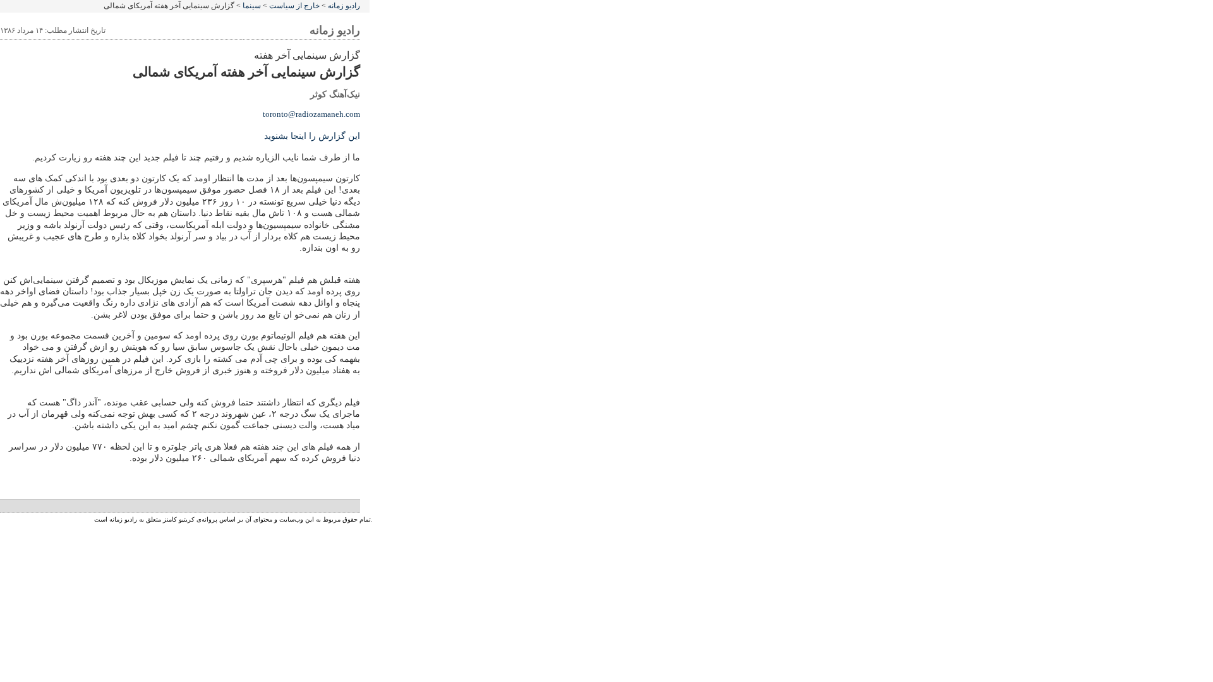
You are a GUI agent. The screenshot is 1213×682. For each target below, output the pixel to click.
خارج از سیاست (294, 5)
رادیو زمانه (344, 5)
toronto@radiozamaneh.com (311, 114)
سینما (252, 5)
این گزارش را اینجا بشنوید (312, 136)
